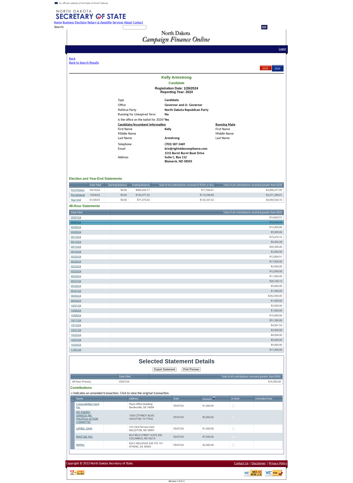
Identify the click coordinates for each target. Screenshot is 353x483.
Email (121, 149)
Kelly (168, 129)
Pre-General (78, 195)
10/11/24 (76, 320)
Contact (138, 22)
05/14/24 (76, 242)
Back (72, 58)
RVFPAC (80, 445)
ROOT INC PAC (84, 436)
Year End (76, 200)
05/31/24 (76, 291)
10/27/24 (76, 340)
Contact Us (241, 463)
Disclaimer (258, 463)
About (128, 22)
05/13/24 (76, 237)
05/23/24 (76, 266)
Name (79, 398)
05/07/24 (76, 217)
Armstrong (172, 138)
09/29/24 (76, 300)
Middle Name (127, 133)
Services (118, 22)
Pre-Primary (78, 190)
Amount (206, 399)
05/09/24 (76, 227)
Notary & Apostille (99, 22)
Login (282, 49)
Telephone (125, 144)
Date (176, 398)
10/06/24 (76, 310)
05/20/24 (76, 256)
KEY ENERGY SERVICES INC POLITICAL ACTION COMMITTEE (87, 417)
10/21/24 (76, 330)
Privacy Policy (278, 463)
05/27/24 (76, 281)
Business (68, 22)
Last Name (125, 138)
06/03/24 (76, 296)
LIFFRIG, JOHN (84, 428)
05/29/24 (76, 286)
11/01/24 (76, 349)
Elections (81, 22)
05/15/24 (76, 247)
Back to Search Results (84, 63)
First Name (125, 129)
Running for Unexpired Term (137, 114)
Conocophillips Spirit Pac (87, 405)
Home (58, 22)
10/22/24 (76, 335)
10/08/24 (76, 315)
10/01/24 (76, 305)
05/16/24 (76, 251)
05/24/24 (76, 276)
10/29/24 (76, 345)
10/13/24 (76, 325)
